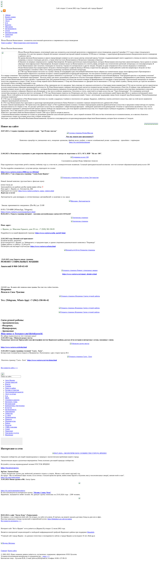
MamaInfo (90, 532)
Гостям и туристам (12, 390)
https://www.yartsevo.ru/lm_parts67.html (50, 233)
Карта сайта (12, 551)
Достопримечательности (14, 392)
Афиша (7, 15)
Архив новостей (11, 382)
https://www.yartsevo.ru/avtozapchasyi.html (18, 212)
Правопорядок (10, 417)
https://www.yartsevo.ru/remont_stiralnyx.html (79, 274)
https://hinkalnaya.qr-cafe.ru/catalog (59, 519)
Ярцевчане (9, 435)
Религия (8, 425)
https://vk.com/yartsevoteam (10, 477)
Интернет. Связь (11, 402)
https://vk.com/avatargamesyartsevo (13, 491)
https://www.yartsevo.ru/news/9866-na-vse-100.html (20, 172)
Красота (8, 25)
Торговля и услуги (12, 433)
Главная (4, 551)
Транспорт (9, 34)
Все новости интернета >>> (11, 521)
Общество (9, 413)
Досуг (7, 21)
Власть (7, 384)
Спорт (7, 429)
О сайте (8, 415)
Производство (10, 421)
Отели (7, 30)
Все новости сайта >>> (9, 368)
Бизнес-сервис (10, 17)
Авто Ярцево (10, 380)
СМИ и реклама (11, 427)
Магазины (9, 27)
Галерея (8, 386)
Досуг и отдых (10, 394)
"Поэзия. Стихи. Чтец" (42, 492)
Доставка (8, 19)
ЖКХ (7, 398)
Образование (10, 411)
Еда (6, 23)
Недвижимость (10, 29)
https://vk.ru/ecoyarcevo (10, 468)
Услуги (7, 36)
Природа (8, 419)
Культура (8, 408)
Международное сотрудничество (26, 43)
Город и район (6, 43)
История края (10, 404)
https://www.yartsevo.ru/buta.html (43, 246)
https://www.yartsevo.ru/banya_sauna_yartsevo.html (36, 191)
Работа (7, 423)
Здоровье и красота (12, 400)
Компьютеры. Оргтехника (15, 406)
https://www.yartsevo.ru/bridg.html (14, 347)
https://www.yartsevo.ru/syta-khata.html (42, 360)
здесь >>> (46, 556)
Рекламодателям (11, 32)
